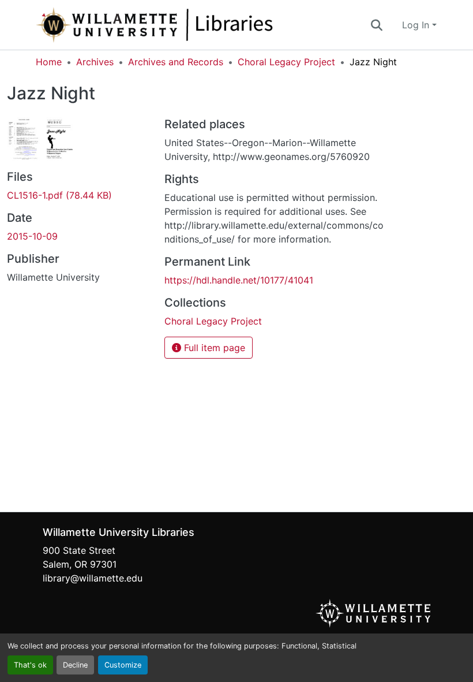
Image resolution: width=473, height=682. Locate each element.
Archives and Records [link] (175, 62)
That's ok (30, 665)
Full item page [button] (213, 347)
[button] (193, 25)
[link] (79, 195)
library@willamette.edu (92, 578)
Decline (75, 665)
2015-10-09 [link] (32, 236)
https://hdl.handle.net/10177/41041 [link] (238, 280)
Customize (122, 665)
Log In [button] (417, 25)
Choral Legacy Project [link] (286, 62)
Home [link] (49, 62)
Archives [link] (95, 62)
